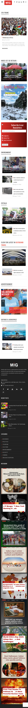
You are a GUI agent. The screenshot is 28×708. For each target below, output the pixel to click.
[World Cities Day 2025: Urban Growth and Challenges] (14, 639)
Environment (6, 152)
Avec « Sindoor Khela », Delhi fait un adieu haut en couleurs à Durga (14, 76)
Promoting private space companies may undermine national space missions (19, 347)
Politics (5, 441)
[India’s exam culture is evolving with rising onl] (14, 612)
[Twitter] (17, 2)
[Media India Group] (14, 365)
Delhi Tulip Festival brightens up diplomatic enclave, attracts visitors (20, 231)
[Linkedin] (21, 2)
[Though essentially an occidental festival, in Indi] (14, 665)
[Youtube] (19, 2)
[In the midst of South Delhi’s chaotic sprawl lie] (14, 481)
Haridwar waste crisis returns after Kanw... (17, 415)
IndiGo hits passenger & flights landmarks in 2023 (19, 271)
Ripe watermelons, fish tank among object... (17, 424)
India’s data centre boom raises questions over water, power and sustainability (19, 192)
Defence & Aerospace (9, 319)
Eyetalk (4, 203)
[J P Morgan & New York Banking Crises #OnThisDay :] (14, 507)
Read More (5, 48)
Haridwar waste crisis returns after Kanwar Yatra (13, 168)
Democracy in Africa (8, 38)
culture (5, 447)
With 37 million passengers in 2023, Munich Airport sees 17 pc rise (14, 261)
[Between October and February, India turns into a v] (14, 560)
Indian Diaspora (8, 457)
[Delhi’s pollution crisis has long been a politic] (14, 533)
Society (5, 452)
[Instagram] (23, 2)
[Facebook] (14, 2)
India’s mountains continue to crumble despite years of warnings (19, 180)
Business (6, 439)
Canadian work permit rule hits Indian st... (18, 406)
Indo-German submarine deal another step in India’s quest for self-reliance (14, 335)
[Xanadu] (8, 2)
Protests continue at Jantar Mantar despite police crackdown (14, 219)
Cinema (5, 455)
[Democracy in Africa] (14, 26)
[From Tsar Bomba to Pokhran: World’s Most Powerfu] (14, 691)
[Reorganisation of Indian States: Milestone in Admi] (14, 586)
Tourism (5, 444)
